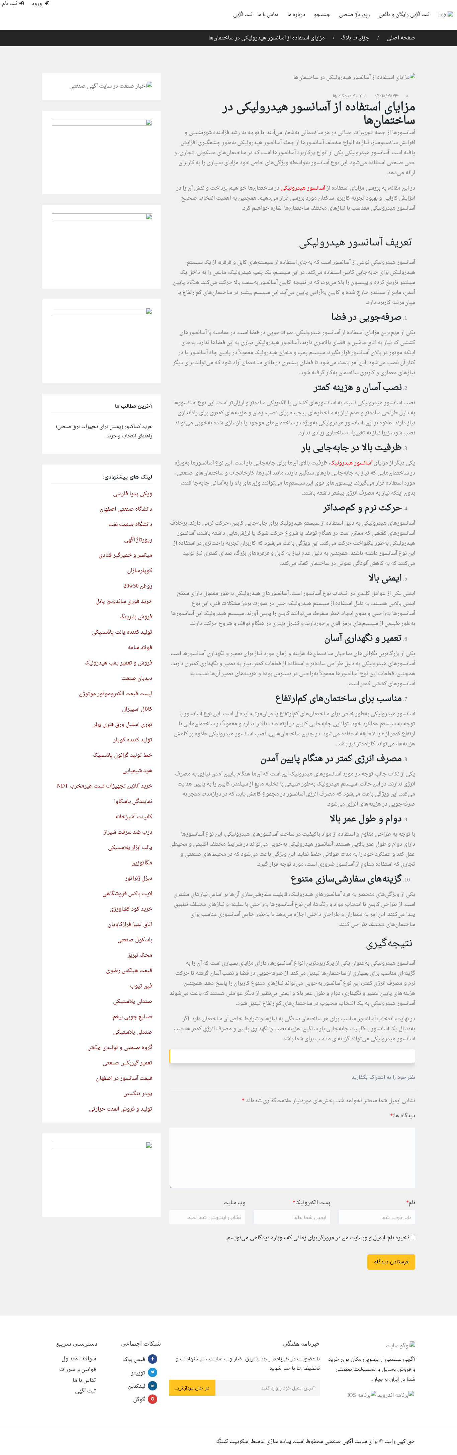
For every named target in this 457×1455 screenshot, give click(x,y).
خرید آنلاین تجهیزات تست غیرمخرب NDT (104, 786)
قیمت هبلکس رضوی (129, 971)
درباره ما (296, 15)
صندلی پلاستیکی (132, 1002)
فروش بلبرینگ (136, 617)
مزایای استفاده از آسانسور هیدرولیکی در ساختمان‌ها (266, 38)
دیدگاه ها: (402, 1116)
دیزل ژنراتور (138, 878)
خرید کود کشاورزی (131, 909)
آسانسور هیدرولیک (351, 463)
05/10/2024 (386, 96)
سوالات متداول (79, 1359)
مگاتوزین (141, 863)
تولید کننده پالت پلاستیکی (122, 632)
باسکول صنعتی (134, 940)
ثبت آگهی (243, 15)
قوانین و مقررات (77, 1370)
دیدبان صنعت (136, 678)
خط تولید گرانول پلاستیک (122, 755)
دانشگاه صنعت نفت (130, 525)
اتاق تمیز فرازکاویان (130, 925)
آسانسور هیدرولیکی (303, 188)
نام (410, 1203)
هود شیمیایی (137, 771)
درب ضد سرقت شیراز (128, 832)
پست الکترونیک (312, 1203)
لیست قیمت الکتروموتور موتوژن (115, 694)
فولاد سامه (139, 648)
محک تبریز (140, 955)
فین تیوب (141, 986)
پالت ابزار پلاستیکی (130, 848)
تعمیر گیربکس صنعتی (127, 1063)
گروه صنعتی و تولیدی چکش (120, 1048)
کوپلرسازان (139, 571)
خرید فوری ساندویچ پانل (124, 602)
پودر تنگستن (137, 1094)
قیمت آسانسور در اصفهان (124, 1078)
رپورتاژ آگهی (138, 540)
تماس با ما (268, 15)
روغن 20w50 (138, 586)
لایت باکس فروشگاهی (127, 894)
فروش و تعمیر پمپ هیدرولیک (118, 663)
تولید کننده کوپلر (132, 740)
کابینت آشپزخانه (133, 817)
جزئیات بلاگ (355, 38)
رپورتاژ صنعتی (354, 15)
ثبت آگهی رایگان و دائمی (404, 15)
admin (359, 96)
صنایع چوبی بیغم (132, 1017)
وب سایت (234, 1203)
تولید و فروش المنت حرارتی (120, 1109)
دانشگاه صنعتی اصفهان (126, 509)
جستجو (322, 15)
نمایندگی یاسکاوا (133, 802)
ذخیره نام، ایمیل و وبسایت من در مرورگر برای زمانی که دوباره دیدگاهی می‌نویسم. (317, 1238)
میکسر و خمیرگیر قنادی (125, 555)
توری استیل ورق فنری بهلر (122, 725)
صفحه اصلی (400, 38)
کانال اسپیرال (137, 709)
